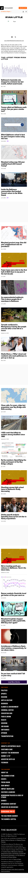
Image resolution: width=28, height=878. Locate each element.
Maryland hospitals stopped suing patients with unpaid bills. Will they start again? (13, 621)
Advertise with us (8, 759)
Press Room (5, 782)
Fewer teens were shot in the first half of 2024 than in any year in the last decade (14, 272)
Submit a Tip (5, 756)
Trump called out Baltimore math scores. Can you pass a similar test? (14, 109)
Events (3, 779)
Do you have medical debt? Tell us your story (13, 674)
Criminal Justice (7, 710)
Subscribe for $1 (23, 8)
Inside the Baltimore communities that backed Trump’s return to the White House (11, 192)
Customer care (7, 749)
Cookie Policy (7, 851)
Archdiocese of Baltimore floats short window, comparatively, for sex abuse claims (13, 648)
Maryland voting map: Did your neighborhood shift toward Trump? (13, 164)
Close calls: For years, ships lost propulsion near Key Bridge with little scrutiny (13, 407)
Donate (3, 801)
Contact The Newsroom (10, 753)
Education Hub (6, 713)
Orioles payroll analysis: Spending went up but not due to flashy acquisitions (13, 516)
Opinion (4, 733)
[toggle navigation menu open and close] (25, 12)
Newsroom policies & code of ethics (12, 796)
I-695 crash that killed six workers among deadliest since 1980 (13, 434)
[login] (23, 12)
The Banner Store (7, 776)
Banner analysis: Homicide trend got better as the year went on (13, 594)
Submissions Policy (6, 853)
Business (4, 703)
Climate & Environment (10, 707)
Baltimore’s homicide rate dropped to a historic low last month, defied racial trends (12, 82)
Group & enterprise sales (10, 746)
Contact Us (5, 743)
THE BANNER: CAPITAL (8, 819)
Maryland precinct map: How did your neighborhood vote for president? (13, 244)
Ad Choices (15, 853)
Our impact (5, 786)
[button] (14, 682)
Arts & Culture (6, 700)
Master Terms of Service (7, 840)
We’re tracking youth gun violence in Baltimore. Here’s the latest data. (13, 568)
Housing (4, 723)
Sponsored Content (8, 804)
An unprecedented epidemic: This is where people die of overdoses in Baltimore (12, 299)
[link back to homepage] (9, 830)
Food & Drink (6, 716)
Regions (4, 697)
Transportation (7, 736)
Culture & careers (8, 792)
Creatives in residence (9, 807)
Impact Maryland (7, 789)
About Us (4, 772)
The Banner (5, 769)
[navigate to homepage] (6, 8)
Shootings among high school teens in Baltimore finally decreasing (12, 489)
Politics (4, 690)
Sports (3, 693)
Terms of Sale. (17, 859)
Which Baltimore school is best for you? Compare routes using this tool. (13, 136)
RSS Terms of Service (17, 851)
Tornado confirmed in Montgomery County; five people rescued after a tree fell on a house (13, 327)
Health (3, 720)
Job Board (5, 726)
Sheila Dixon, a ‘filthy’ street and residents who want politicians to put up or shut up (14, 356)
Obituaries (5, 729)
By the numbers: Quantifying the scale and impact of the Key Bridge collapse (13, 462)
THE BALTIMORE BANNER (9, 816)
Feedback (4, 762)
